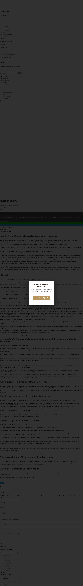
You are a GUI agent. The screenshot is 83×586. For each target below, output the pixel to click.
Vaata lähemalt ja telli (41, 298)
